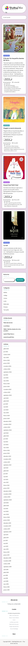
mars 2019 (6, 549)
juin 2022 (6, 438)
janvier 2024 (7, 386)
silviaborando (14, 206)
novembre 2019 (7, 526)
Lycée (5, 301)
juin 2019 (6, 540)
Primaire (6, 307)
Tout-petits (6, 310)
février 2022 (7, 450)
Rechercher (6, 274)
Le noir (5, 245)
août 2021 (6, 468)
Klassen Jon (6, 265)
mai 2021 (6, 476)
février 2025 (7, 360)
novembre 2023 (7, 389)
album (7, 202)
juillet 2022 (6, 436)
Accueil (4, 17)
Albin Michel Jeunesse (10, 85)
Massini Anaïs (7, 150)
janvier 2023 (7, 418)
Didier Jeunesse (15, 146)
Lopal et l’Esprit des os (9, 334)
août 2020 (6, 502)
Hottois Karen (18, 88)
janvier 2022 (7, 453)
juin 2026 (6, 351)
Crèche (5, 298)
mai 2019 (6, 543)
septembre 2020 (8, 500)
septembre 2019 (7, 531)
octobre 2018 (7, 563)
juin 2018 (6, 575)
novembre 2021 (7, 459)
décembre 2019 (7, 523)
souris (15, 150)
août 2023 (6, 398)
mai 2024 (6, 375)
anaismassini (8, 146)
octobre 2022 (7, 427)
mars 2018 (6, 584)
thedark (9, 266)
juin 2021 (6, 473)
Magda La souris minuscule (12, 128)
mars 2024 (6, 380)
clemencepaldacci (8, 88)
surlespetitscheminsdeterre (9, 91)
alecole (16, 87)
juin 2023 (6, 404)
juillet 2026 (6, 348)
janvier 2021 (6, 488)
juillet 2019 (6, 537)
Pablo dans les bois (8, 322)
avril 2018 (6, 581)
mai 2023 (6, 407)
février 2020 (7, 517)
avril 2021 (6, 479)
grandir (13, 88)
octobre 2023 (7, 392)
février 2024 (7, 383)
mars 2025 (6, 357)
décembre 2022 (7, 421)
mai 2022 (6, 441)
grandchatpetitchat (12, 204)
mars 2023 (6, 412)
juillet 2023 (6, 401)
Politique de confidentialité (14, 604)
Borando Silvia (18, 202)
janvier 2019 (6, 555)
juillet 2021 (6, 470)
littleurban (9, 206)
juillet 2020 (6, 505)
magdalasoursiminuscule (18, 149)
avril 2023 (6, 409)
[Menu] (6, 12)
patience (12, 150)
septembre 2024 (8, 372)
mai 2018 (6, 578)
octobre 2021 (7, 462)
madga (11, 149)
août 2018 (6, 569)
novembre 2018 (7, 561)
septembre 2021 (7, 465)
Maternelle (6, 55)
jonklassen (19, 263)
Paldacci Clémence (14, 90)
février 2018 (6, 587)
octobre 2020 (7, 497)
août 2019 (6, 534)
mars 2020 (6, 514)
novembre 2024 (7, 366)
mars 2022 (6, 447)
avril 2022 (6, 444)
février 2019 (6, 552)
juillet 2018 (6, 572)
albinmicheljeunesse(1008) (9, 87)
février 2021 (6, 485)
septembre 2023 (8, 395)
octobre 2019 (7, 529)
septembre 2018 (7, 566)
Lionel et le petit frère (9, 337)
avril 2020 (6, 511)
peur (19, 90)
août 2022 (6, 433)
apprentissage (12, 202)
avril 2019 (6, 546)
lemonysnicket (12, 265)
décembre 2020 (7, 491)
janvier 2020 (7, 520)
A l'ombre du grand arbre (14, 613)
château (5, 204)
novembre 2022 (7, 424)
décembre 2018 (7, 558)
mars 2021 (6, 482)
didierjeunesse (7, 147)
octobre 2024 (7, 369)
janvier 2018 (6, 590)
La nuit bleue (7, 326)
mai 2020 (6, 508)
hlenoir (15, 263)
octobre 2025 (7, 354)
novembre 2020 (7, 494)
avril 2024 (6, 377)
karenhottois (6, 90)
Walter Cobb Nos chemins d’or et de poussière (12, 329)
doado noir (8, 263)
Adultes (5, 292)
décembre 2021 (7, 456)
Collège (5, 295)
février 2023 (7, 415)
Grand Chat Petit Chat (10, 185)
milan (17, 265)
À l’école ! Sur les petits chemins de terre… (13, 59)
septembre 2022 (8, 430)
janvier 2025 (7, 363)
